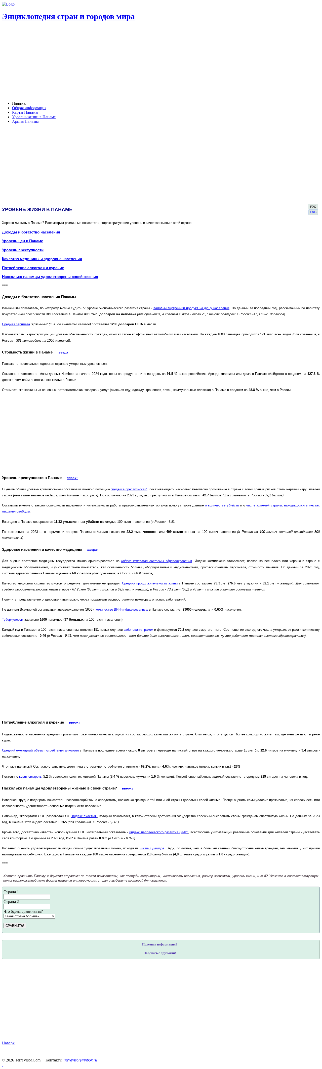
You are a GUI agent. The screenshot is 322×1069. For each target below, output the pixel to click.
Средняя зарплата (16, 324)
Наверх (8, 1043)
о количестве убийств (222, 505)
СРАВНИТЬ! (15, 926)
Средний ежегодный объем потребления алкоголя (40, 750)
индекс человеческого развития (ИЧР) (158, 832)
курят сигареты (30, 776)
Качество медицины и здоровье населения (42, 259)
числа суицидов (152, 848)
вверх (64, 352)
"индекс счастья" (84, 816)
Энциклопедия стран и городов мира (68, 16)
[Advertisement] (153, 1000)
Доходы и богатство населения (31, 232)
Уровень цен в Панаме (22, 241)
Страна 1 (11, 892)
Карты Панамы (25, 112)
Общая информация (29, 108)
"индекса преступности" (129, 489)
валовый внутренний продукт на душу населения (191, 308)
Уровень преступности (23, 250)
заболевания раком (138, 629)
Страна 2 (11, 901)
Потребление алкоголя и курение (33, 268)
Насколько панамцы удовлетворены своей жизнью (50, 277)
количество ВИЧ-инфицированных (122, 609)
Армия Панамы (25, 121)
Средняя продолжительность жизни (150, 583)
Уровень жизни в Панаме (34, 117)
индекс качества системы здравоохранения (156, 561)
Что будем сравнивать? (23, 911)
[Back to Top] (2, 1064)
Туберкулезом (12, 619)
